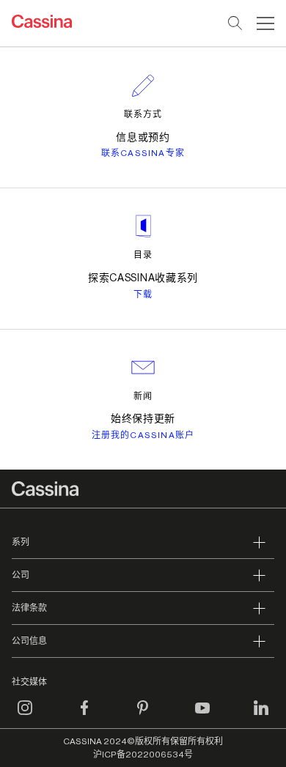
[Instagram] (25, 716)
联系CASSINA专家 (143, 153)
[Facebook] (84, 716)
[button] (263, 23)
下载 (143, 294)
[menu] (265, 23)
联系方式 (143, 114)
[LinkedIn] (261, 716)
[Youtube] (202, 716)
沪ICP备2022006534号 (143, 754)
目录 (143, 255)
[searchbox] (235, 23)
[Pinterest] (143, 716)
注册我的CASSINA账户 (143, 435)
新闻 (143, 396)
